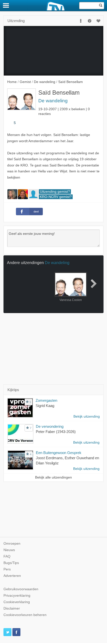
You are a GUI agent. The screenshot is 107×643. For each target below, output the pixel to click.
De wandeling (53, 100)
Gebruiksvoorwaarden (20, 589)
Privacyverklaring (16, 595)
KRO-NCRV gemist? (56, 197)
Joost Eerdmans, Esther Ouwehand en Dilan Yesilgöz (67, 460)
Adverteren (12, 576)
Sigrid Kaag (45, 405)
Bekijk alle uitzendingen (53, 477)
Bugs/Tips (11, 563)
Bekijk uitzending (86, 416)
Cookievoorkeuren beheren (25, 615)
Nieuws (9, 550)
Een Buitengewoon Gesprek (58, 453)
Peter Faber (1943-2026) (56, 431)
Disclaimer (11, 608)
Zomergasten (46, 400)
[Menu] (6, 5)
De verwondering (49, 426)
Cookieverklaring (16, 602)
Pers (7, 569)
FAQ (6, 556)
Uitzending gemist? (55, 191)
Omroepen (11, 543)
